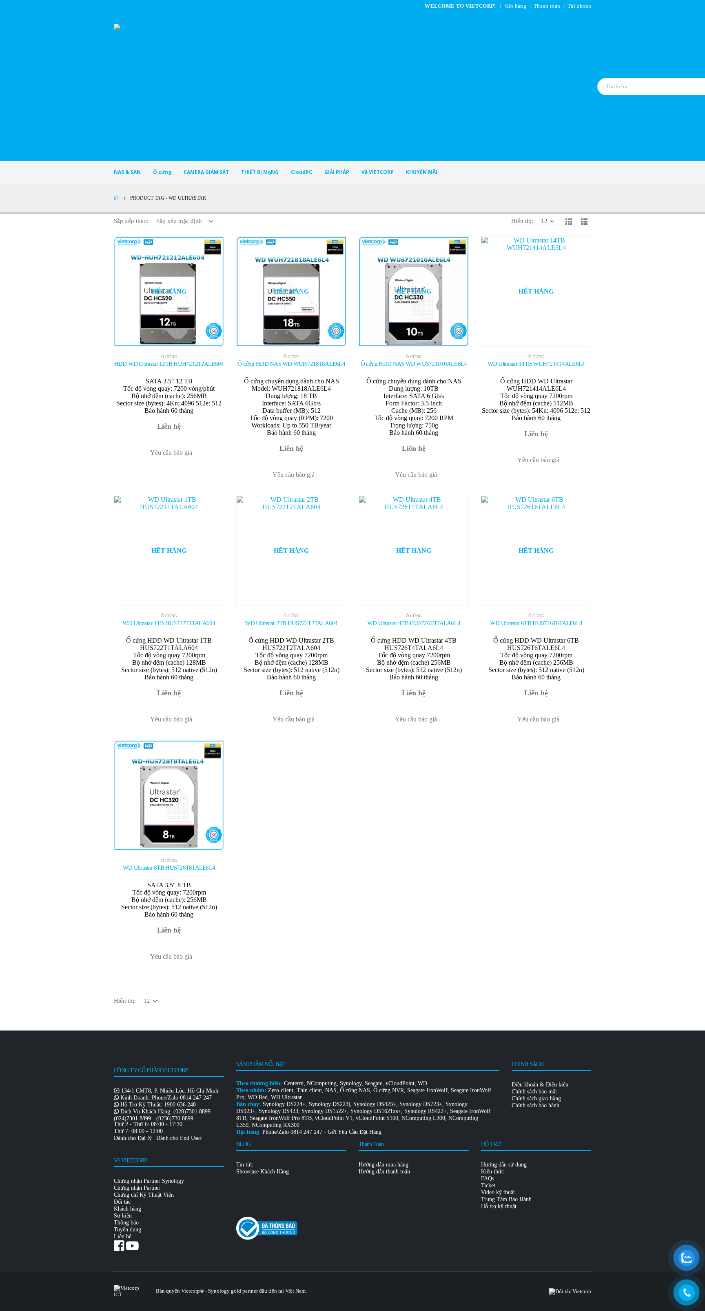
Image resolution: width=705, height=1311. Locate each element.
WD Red (258, 1097)
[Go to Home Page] (116, 198)
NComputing (322, 1083)
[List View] (584, 221)
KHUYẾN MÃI (421, 172)
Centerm (294, 1083)
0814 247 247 (196, 1097)
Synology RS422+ (425, 1111)
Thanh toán (547, 6)
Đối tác (122, 1201)
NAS (331, 1090)
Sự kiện (123, 1215)
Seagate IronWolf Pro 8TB (281, 1118)
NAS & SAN (127, 172)
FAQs (487, 1178)
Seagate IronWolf (427, 1090)
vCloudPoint (400, 1083)
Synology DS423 (278, 1111)
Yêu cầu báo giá (171, 452)
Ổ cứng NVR (388, 1090)
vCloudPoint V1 (333, 1118)
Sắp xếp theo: (131, 221)
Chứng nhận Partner (137, 1187)
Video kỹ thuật (498, 1192)
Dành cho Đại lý (133, 1138)
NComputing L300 (423, 1118)
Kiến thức (492, 1171)
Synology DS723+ (420, 1104)
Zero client (280, 1090)
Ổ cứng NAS (355, 1090)
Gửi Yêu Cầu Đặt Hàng (354, 1131)
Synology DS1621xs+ (375, 1111)
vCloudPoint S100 (377, 1118)
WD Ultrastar (286, 1097)
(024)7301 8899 (132, 1118)
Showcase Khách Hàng (262, 1171)
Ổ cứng (162, 172)
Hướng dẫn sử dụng (504, 1164)
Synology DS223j (329, 1104)
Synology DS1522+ (324, 1111)
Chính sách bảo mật (534, 1091)
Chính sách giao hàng (536, 1098)
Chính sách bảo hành (535, 1105)
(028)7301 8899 (192, 1111)
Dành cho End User (179, 1138)
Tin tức (244, 1164)
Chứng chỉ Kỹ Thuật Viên (144, 1194)
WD (422, 1083)
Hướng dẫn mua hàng (383, 1164)
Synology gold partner (233, 1291)
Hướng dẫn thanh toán (384, 1171)
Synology (350, 1083)
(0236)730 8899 (174, 1118)
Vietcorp (190, 1291)
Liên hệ (122, 1236)
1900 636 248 (180, 1104)
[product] (169, 795)
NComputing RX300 (275, 1125)
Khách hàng (127, 1208)
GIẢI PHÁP (336, 172)
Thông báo (126, 1222)
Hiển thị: (522, 221)
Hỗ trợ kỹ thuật (499, 1206)
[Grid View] (569, 221)
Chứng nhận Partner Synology (149, 1180)
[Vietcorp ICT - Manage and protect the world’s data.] (352, 87)
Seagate (373, 1083)
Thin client (309, 1090)
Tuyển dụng (127, 1229)
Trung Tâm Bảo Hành (506, 1199)
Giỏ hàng (515, 6)
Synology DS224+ (284, 1104)
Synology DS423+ (374, 1104)
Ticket (488, 1185)
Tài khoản (579, 6)
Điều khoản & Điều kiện (540, 1084)
